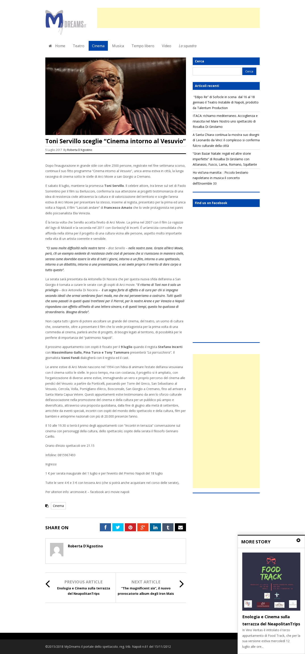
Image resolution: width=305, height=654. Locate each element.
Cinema (98, 45)
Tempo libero (143, 45)
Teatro (78, 45)
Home (59, 45)
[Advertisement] (178, 18)
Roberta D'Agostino (79, 150)
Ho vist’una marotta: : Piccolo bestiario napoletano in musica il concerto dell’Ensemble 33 (220, 178)
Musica (118, 45)
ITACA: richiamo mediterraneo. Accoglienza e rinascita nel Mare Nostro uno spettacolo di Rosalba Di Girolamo (225, 121)
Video (166, 45)
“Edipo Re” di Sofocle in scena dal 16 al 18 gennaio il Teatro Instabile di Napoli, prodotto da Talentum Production (226, 102)
